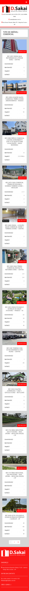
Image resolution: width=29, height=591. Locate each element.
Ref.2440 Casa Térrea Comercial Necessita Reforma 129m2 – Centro (14, 268)
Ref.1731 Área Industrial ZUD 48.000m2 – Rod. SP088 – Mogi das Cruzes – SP (14, 475)
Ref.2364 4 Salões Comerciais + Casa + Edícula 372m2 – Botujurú (14, 390)
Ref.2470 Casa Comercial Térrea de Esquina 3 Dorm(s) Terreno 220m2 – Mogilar (14, 185)
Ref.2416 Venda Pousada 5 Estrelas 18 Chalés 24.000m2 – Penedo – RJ (14, 308)
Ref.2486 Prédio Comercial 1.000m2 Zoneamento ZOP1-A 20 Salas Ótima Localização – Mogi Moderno (14, 141)
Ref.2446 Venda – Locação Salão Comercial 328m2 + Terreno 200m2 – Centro (14, 227)
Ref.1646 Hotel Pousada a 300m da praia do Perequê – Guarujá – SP (14, 517)
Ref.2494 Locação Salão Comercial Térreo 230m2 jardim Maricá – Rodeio (14, 99)
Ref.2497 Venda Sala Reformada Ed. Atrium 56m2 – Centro (14, 58)
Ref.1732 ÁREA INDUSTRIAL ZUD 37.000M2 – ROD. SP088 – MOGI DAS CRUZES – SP (14, 432)
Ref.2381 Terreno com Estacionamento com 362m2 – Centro (14, 349)
